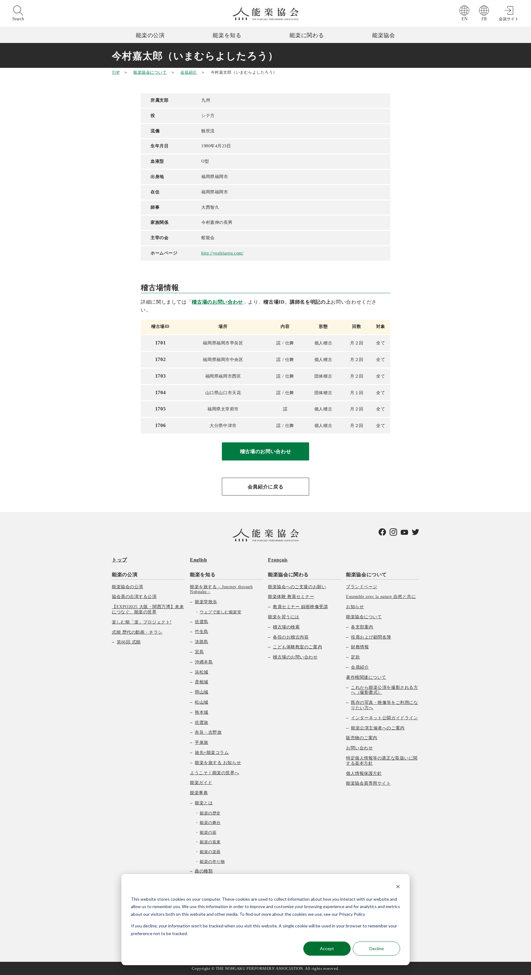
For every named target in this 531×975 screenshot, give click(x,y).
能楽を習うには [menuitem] (283, 617)
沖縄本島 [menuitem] (204, 662)
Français (278, 559)
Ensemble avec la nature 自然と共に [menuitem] (381, 596)
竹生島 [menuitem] (201, 631)
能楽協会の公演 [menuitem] (127, 587)
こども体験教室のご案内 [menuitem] (297, 647)
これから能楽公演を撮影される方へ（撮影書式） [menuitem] (384, 690)
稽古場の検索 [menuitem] (286, 627)
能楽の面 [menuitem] (208, 832)
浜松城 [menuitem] (201, 672)
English (198, 559)
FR (484, 19)
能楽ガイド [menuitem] (201, 782)
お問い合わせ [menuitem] (359, 748)
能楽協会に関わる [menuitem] (288, 574)
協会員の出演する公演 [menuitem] (134, 596)
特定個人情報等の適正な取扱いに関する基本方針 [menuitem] (382, 761)
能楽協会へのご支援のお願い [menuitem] (297, 587)
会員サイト (509, 19)
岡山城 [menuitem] (201, 692)
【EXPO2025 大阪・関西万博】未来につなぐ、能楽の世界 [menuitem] (148, 609)
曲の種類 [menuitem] (204, 871)
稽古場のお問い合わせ (217, 302)
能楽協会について (150, 72)
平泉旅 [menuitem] (201, 742)
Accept (327, 948)
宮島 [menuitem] (199, 652)
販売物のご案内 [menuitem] (361, 738)
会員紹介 (188, 72)
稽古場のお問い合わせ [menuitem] (295, 657)
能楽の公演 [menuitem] (124, 574)
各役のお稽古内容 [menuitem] (291, 637)
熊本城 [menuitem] (201, 712)
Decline (376, 948)
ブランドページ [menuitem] (361, 587)
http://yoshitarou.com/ (222, 253)
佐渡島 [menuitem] (201, 622)
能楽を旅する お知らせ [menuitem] (218, 762)
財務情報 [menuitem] (360, 647)
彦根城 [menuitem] (201, 682)
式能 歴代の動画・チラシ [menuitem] (137, 632)
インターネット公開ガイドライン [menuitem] (384, 718)
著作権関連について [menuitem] (366, 677)
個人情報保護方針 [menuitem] (364, 773)
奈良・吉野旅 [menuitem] (208, 732)
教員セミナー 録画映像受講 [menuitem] (300, 606)
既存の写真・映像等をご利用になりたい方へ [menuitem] (384, 705)
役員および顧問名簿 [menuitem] (371, 637)
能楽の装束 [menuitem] (210, 842)
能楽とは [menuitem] (204, 803)
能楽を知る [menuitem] (202, 574)
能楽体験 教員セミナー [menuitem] (291, 596)
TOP (116, 72)
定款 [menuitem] (355, 657)
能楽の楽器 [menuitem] (210, 851)
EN (464, 19)
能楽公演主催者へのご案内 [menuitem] (378, 728)
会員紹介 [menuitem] (360, 667)
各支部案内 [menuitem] (362, 627)
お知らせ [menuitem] (355, 606)
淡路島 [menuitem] (201, 641)
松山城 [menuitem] (201, 702)
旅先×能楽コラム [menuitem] (212, 752)
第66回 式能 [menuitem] (129, 642)
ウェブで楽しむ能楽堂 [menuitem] (220, 612)
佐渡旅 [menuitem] (201, 722)
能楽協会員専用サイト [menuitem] (368, 783)
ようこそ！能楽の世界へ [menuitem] (214, 773)
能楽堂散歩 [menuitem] (206, 602)
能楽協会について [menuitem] (366, 574)
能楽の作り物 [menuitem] (212, 861)
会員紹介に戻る (265, 486)
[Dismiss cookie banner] (398, 887)
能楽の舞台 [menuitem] (210, 822)
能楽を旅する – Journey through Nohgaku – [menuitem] (221, 589)
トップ (119, 559)
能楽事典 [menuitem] (199, 792)
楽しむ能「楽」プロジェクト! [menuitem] (142, 622)
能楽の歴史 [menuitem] (210, 813)
